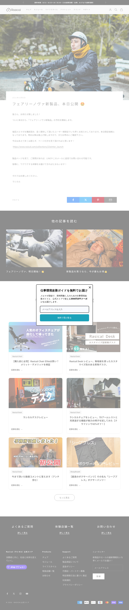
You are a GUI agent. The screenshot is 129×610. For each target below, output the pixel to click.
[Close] (90, 287)
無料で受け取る (64, 318)
